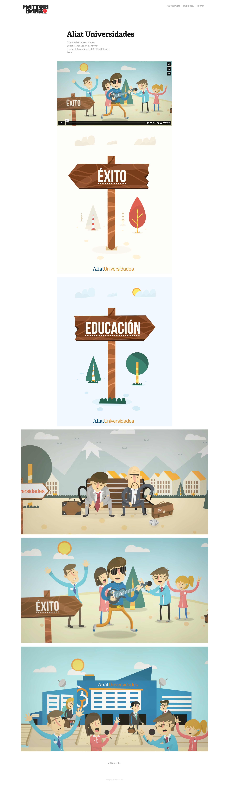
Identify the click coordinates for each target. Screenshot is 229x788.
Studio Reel (188, 6)
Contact (200, 6)
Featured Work (173, 6)
